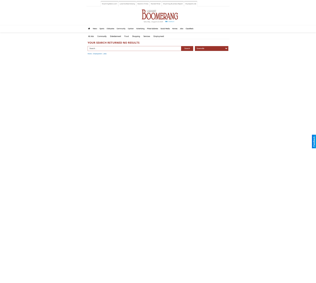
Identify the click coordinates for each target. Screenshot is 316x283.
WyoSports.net (190, 4)
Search (187, 48)
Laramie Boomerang (127, 4)
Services (146, 36)
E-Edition (170, 21)
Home (90, 54)
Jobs (105, 54)
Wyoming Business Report (173, 4)
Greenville (200, 48)
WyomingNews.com (109, 4)
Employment (159, 36)
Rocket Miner (155, 4)
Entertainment (115, 36)
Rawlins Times (143, 4)
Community (102, 36)
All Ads (91, 36)
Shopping (136, 36)
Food (126, 36)
